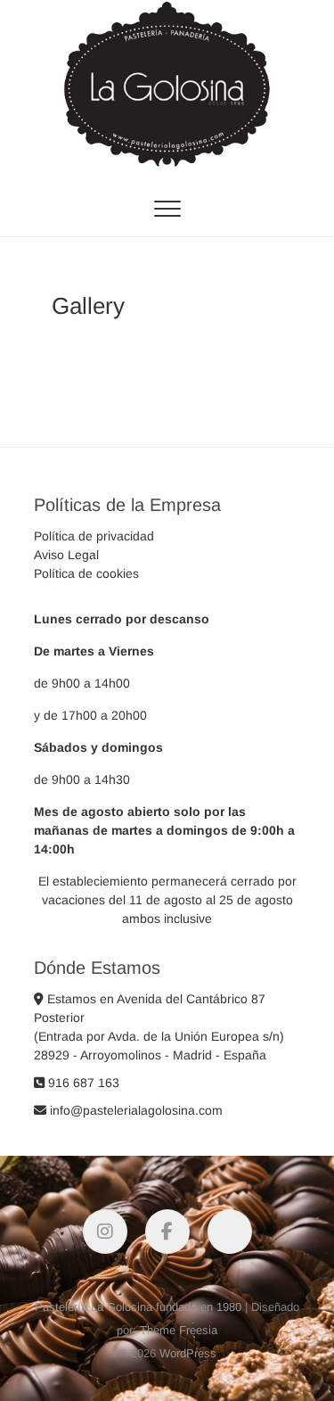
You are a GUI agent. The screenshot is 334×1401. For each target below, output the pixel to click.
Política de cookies (86, 573)
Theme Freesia (178, 1330)
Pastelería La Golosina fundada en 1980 (138, 1307)
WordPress (187, 1353)
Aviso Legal (66, 555)
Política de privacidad (94, 536)
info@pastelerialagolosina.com (134, 1110)
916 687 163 (82, 1082)
